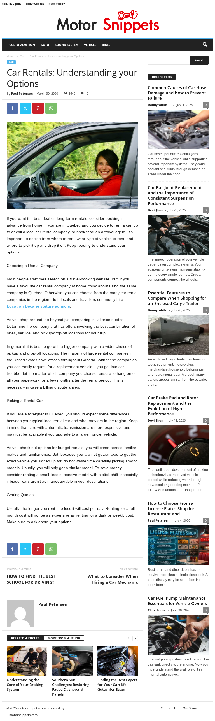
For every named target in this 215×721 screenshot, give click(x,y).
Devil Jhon (155, 210)
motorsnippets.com (23, 715)
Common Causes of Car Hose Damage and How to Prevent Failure (177, 93)
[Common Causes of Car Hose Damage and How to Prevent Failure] (178, 129)
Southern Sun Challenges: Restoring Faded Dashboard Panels (70, 687)
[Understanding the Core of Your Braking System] (27, 661)
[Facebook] (12, 108)
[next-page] (135, 638)
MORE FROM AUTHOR (64, 638)
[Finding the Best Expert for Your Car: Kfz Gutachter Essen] (117, 661)
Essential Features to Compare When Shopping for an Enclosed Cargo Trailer (177, 298)
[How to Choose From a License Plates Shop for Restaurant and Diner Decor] (178, 545)
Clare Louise (157, 610)
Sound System (66, 45)
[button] (205, 45)
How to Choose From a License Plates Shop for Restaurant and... (171, 508)
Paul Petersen (22, 93)
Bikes (106, 45)
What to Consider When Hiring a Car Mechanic (113, 579)
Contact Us (35, 4)
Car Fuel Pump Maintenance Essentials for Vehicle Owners (177, 600)
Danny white (157, 105)
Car (22, 56)
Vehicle (90, 45)
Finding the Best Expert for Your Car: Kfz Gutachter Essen (117, 684)
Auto (45, 45)
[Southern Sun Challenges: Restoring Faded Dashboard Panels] (72, 661)
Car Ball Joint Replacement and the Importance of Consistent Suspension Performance (175, 195)
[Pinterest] (38, 108)
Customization (22, 45)
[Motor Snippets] (107, 23)
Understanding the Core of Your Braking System (25, 684)
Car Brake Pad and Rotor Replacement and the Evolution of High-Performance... (173, 406)
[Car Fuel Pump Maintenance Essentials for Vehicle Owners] (178, 635)
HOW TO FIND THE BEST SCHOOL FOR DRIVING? (31, 579)
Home (11, 56)
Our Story (56, 4)
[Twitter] (25, 108)
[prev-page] (128, 638)
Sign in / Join (11, 4)
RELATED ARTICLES (25, 638)
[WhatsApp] (51, 108)
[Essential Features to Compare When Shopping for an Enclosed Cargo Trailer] (178, 335)
